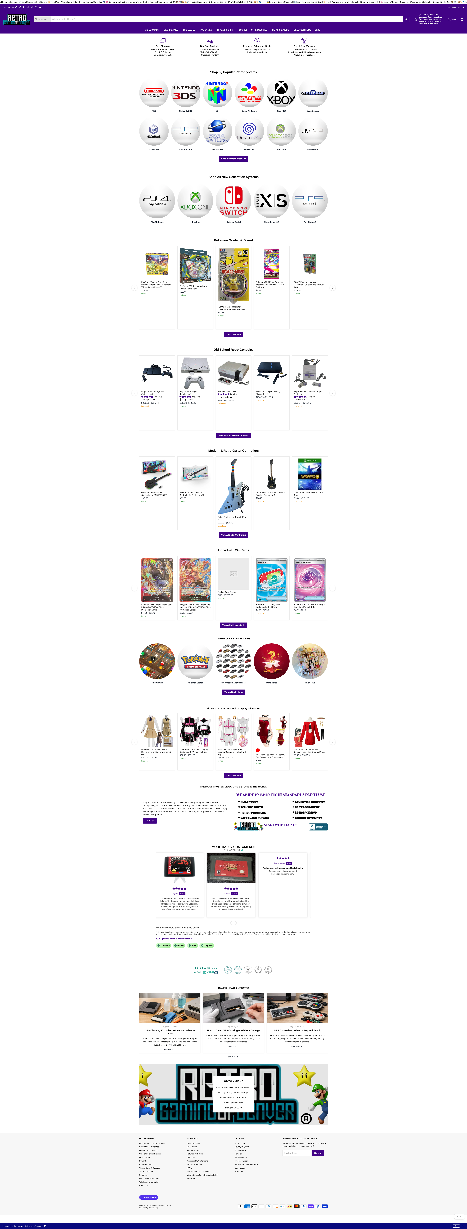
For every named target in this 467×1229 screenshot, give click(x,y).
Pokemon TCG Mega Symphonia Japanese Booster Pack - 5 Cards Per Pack (270, 284)
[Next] (333, 288)
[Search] (406, 19)
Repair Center (145, 1157)
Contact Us (144, 1185)
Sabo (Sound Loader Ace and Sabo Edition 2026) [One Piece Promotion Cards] (157, 607)
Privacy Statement (195, 1164)
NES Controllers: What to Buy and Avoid (297, 1030)
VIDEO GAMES (152, 30)
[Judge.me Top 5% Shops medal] (258, 970)
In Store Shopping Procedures (152, 1143)
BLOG (317, 30)
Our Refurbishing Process (150, 1154)
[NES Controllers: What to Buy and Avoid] (297, 1008)
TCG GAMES (206, 30)
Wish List (239, 1171)
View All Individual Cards (233, 625)
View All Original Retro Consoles (233, 435)
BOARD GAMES (171, 30)
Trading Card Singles (227, 592)
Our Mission (192, 1147)
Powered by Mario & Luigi (148, 1208)
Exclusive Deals (146, 1164)
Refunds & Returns (195, 1154)
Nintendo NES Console (228, 391)
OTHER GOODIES (259, 30)
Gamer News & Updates (149, 1168)
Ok (456, 1226)
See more (232, 1057)
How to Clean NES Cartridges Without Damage (233, 1030)
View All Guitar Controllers (233, 535)
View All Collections (233, 692)
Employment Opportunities (199, 1171)
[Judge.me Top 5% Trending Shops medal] (268, 970)
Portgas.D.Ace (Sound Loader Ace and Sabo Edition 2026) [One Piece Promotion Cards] (195, 607)
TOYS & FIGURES (225, 30)
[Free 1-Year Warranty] (304, 47)
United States (454, 7)
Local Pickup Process (148, 1150)
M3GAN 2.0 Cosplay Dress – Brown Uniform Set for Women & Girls (156, 752)
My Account (240, 1143)
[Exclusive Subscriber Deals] (257, 47)
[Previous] (134, 288)
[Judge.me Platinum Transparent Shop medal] (228, 970)
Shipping (191, 1157)
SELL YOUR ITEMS (302, 30)
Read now (168, 1049)
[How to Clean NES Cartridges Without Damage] (233, 1008)
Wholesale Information (149, 1182)
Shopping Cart (241, 1150)
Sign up (318, 1153)
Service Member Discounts (246, 1164)
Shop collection (233, 334)
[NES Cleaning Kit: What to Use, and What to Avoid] (169, 1008)
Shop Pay (215, 52)
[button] (231, 923)
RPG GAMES (189, 30)
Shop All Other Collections (233, 159)
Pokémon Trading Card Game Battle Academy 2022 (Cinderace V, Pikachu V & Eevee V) (156, 284)
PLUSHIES (242, 30)
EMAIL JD (149, 821)
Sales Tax (143, 1175)
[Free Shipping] (162, 47)
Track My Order (241, 1161)
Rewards (143, 1161)
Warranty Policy (194, 1150)
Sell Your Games (146, 1171)
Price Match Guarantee (149, 1147)
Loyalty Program (242, 1147)
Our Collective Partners (149, 1178)
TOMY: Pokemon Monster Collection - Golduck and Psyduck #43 (309, 284)
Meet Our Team (193, 1143)
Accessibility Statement (197, 1161)
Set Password (241, 1157)
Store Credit (240, 1168)
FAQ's (189, 1168)
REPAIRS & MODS (280, 30)
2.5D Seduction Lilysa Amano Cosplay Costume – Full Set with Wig (232, 752)
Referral (238, 1154)
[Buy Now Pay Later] (210, 47)
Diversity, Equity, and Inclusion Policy (202, 1175)
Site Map (191, 1178)
